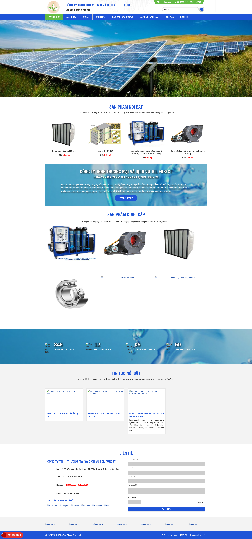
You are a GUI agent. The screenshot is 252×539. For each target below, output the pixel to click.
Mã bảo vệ (132, 497)
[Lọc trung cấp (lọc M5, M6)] (64, 134)
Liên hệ (184, 17)
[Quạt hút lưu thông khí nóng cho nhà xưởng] (188, 134)
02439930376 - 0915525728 (189, 2)
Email (131, 476)
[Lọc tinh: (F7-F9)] (105, 134)
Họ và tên (133, 459)
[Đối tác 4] (78, 524)
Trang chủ (54, 17)
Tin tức (170, 17)
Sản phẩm (101, 17)
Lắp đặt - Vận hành (149, 17)
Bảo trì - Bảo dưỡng (122, 17)
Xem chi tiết (126, 198)
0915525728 (14, 535)
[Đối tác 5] (102, 524)
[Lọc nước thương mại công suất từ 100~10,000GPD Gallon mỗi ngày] (147, 134)
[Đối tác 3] (54, 524)
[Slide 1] (126, 58)
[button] (5, 59)
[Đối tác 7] (150, 524)
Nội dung (132, 485)
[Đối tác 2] (198, 524)
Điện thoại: (132, 468)
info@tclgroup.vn (166, 2)
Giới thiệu (71, 17)
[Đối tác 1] (174, 524)
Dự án (86, 17)
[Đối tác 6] (126, 524)
